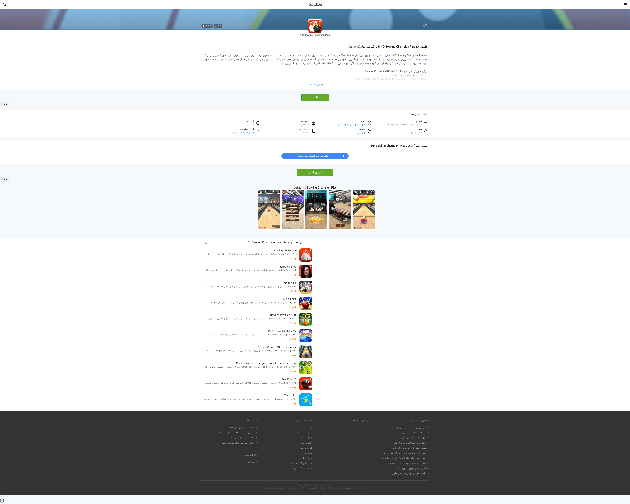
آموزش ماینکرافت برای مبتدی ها (413, 438)
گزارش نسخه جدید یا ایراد (243, 132)
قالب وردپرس (306, 443)
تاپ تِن (251, 462)
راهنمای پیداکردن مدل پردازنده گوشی (238, 443)
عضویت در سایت (304, 433)
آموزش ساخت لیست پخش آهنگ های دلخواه (407, 463)
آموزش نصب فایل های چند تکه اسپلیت (237, 433)
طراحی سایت (306, 458)
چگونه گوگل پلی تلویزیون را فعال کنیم (410, 443)
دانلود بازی (354, 124)
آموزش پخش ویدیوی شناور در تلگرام (411, 468)
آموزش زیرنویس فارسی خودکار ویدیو (411, 427)
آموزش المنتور (315, 172)
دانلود (315, 97)
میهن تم (308, 453)
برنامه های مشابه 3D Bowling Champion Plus (274, 242)
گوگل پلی (362, 132)
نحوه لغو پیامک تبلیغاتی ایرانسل (413, 433)
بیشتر (204, 242)
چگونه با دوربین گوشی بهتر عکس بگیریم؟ (408, 473)
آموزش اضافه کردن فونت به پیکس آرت (409, 448)
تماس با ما (307, 427)
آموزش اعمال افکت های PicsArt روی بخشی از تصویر (404, 458)
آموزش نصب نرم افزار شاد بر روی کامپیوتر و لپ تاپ (404, 453)
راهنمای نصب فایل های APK (242, 427)
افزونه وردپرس (305, 448)
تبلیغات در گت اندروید (302, 468)
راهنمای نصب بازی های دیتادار (241, 438)
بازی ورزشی (382, 55)
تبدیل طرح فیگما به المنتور (300, 463)
